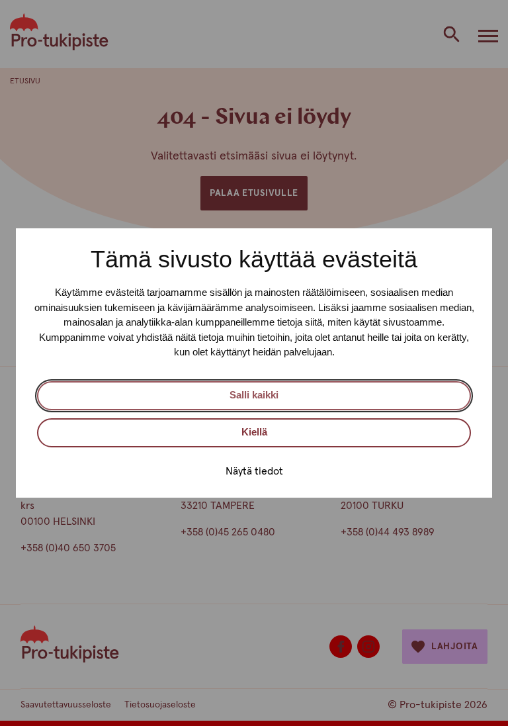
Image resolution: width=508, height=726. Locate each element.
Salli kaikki (254, 394)
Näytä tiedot (254, 471)
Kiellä (254, 431)
